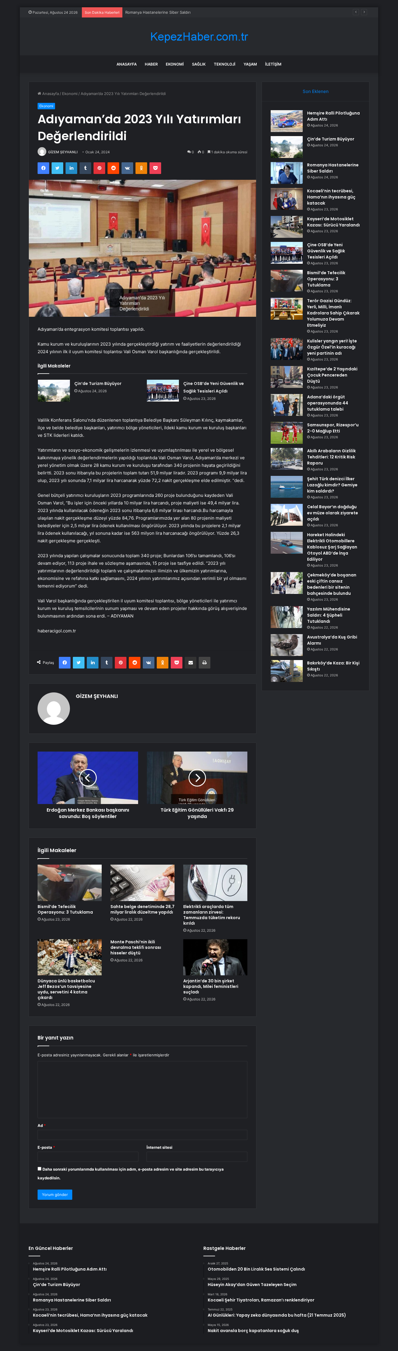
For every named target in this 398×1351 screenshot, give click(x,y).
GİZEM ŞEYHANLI (63, 152)
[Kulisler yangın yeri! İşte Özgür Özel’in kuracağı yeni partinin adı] (287, 349)
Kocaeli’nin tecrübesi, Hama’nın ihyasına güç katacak (331, 197)
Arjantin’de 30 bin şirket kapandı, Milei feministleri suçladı (210, 986)
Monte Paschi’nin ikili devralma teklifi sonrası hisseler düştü (135, 947)
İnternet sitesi (159, 1147)
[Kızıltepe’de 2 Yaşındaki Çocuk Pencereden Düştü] (287, 377)
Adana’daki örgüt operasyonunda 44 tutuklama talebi (327, 403)
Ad (42, 1125)
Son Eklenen (316, 91)
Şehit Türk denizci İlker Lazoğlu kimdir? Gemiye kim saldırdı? (332, 485)
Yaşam (250, 64)
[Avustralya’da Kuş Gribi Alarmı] (287, 645)
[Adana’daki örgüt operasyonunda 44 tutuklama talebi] (287, 405)
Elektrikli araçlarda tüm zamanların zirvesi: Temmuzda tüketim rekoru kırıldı (211, 915)
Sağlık (199, 64)
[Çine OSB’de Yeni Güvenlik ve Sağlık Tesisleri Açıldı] (163, 391)
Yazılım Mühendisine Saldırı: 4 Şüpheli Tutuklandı (328, 615)
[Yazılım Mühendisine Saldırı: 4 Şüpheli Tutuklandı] (287, 617)
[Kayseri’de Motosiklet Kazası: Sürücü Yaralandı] (287, 227)
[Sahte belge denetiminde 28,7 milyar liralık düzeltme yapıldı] (142, 883)
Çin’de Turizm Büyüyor (97, 383)
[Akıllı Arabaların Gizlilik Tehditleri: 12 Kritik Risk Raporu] (287, 459)
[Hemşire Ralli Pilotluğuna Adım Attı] (287, 121)
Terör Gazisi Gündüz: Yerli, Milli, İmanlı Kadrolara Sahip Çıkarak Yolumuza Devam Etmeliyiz (333, 313)
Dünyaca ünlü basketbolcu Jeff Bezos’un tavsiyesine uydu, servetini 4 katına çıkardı (66, 989)
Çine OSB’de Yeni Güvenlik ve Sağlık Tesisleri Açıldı (326, 251)
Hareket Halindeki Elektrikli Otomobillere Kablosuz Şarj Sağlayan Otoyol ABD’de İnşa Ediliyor (332, 547)
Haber (151, 64)
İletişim (273, 64)
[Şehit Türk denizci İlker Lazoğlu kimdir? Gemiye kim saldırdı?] (287, 487)
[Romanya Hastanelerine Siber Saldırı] (287, 173)
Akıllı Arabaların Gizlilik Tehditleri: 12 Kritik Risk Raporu (331, 457)
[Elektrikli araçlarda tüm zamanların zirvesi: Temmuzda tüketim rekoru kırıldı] (215, 883)
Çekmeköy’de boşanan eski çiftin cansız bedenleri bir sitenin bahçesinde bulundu (331, 584)
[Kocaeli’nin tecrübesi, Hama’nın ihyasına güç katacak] (287, 199)
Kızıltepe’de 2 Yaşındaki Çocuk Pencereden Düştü (332, 375)
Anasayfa (127, 64)
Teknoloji (224, 64)
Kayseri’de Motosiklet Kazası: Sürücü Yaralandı (333, 222)
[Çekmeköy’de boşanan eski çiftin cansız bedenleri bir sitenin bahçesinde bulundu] (287, 583)
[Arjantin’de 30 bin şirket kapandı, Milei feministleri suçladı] (215, 957)
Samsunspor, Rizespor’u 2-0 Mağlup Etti (333, 428)
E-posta (46, 1147)
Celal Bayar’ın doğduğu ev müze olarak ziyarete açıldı (332, 513)
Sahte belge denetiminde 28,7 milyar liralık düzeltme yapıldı (142, 909)
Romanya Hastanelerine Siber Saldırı (158, 12)
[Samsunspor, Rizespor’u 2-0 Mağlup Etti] (287, 433)
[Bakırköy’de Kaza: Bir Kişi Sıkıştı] (287, 671)
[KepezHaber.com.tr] (199, 36)
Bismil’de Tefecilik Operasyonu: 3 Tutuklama (65, 909)
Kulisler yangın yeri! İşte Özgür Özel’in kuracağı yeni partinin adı (332, 347)
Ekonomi (175, 64)
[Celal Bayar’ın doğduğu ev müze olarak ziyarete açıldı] (287, 515)
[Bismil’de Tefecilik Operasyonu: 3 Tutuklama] (70, 883)
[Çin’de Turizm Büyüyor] (54, 391)
